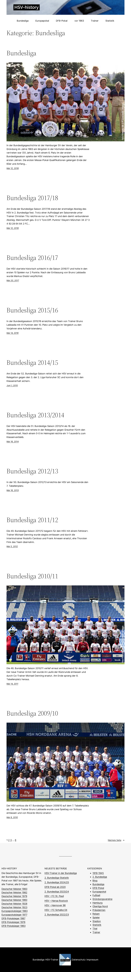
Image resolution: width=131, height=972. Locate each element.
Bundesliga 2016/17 (32, 257)
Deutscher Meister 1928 (14, 903)
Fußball (96, 895)
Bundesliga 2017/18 (32, 198)
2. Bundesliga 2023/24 (57, 891)
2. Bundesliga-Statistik (57, 877)
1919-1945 (98, 873)
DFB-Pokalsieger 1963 (13, 926)
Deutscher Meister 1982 (14, 892)
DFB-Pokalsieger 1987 (13, 918)
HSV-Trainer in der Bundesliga (61, 873)
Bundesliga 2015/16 (32, 310)
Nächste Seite (116, 840)
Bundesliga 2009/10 (32, 713)
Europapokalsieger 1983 (15, 911)
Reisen (96, 913)
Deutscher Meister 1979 (14, 896)
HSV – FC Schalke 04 (56, 910)
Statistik (96, 924)
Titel (94, 928)
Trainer (96, 932)
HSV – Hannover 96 (55, 905)
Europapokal (99, 891)
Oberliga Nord (100, 906)
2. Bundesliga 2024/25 (57, 882)
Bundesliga (21, 53)
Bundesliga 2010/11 (32, 576)
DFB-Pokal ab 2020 (55, 887)
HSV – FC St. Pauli (54, 896)
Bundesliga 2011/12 (32, 520)
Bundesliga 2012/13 (32, 471)
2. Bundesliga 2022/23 (57, 914)
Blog (94, 880)
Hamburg (97, 902)
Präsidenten (98, 910)
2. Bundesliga (99, 876)
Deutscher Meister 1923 (14, 907)
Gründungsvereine (102, 899)
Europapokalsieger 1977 (14, 914)
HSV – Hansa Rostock (56, 900)
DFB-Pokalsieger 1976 (13, 922)
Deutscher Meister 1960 (14, 900)
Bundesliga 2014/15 (32, 362)
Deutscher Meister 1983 (14, 889)
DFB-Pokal (98, 888)
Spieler (96, 917)
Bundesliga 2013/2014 (35, 415)
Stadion (96, 921)
